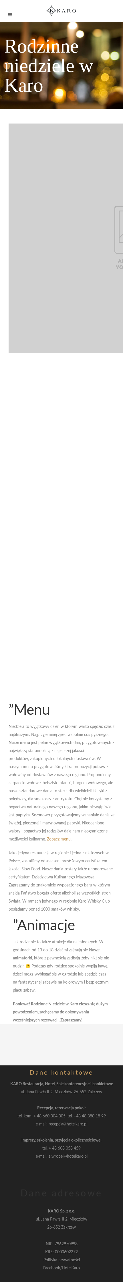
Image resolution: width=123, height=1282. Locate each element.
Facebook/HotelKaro (61, 1268)
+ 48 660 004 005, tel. (53, 1116)
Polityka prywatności (61, 1260)
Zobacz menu (59, 839)
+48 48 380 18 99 (90, 1116)
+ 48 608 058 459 (65, 1148)
